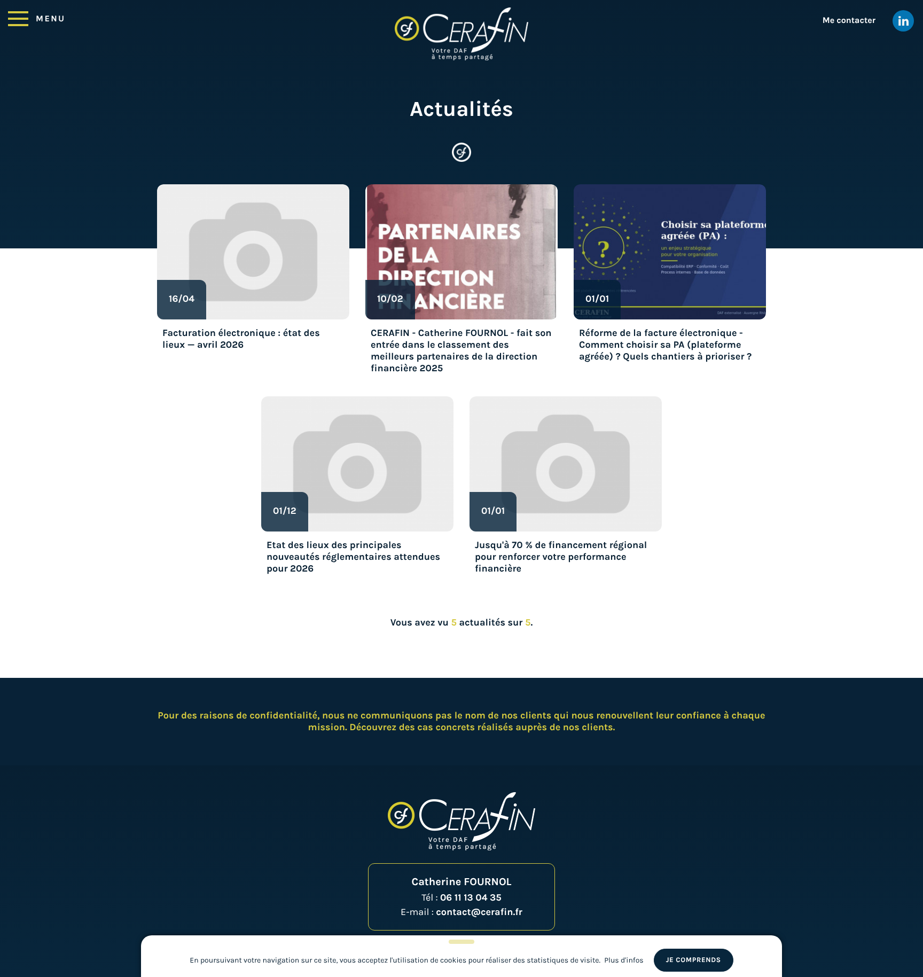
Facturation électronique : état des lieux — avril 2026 (241, 338)
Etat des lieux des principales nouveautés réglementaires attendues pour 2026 (353, 556)
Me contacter (849, 20)
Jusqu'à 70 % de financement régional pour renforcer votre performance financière (561, 556)
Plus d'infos (623, 960)
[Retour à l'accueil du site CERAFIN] (461, 33)
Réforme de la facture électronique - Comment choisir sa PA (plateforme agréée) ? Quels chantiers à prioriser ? (665, 344)
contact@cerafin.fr (479, 912)
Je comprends (693, 960)
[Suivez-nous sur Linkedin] (903, 21)
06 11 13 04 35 (471, 897)
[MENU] (18, 17)
